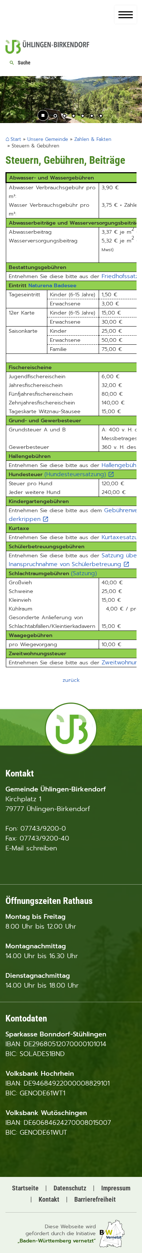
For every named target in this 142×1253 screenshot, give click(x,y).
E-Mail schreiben (31, 848)
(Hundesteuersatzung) (79, 474)
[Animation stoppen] (43, 115)
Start (16, 140)
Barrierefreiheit (95, 1199)
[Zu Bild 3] (74, 116)
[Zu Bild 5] (92, 116)
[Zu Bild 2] (64, 116)
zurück (71, 680)
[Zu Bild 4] (83, 116)
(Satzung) (84, 573)
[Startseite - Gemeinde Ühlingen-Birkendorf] (47, 52)
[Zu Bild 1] (55, 116)
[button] (10, 102)
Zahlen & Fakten (92, 139)
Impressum (115, 1188)
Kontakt (49, 1199)
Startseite (25, 1188)
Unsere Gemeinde (47, 139)
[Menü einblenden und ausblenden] (126, 14)
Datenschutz (70, 1188)
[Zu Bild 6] (101, 116)
